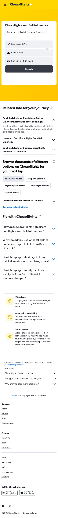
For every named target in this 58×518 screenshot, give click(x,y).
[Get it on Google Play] (9, 492)
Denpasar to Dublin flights (15, 207)
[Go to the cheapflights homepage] (21, 4)
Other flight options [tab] (39, 185)
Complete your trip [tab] (36, 179)
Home (14, 396)
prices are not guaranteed (13, 365)
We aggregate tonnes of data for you (22, 378)
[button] (5, 4)
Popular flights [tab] (12, 192)
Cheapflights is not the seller (18, 373)
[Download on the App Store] (27, 492)
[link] (10, 506)
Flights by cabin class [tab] (15, 185)
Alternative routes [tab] (13, 179)
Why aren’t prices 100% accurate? (21, 383)
